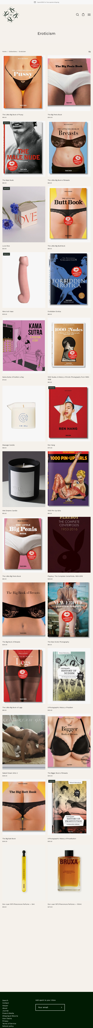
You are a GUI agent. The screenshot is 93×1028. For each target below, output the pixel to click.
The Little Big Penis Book (11, 576)
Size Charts (7, 1018)
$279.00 (50, 907)
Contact (5, 1003)
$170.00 (50, 447)
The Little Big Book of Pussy (12, 115)
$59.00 (4, 907)
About (4, 1008)
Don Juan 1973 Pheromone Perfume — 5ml (18, 904)
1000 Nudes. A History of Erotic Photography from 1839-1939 (68, 378)
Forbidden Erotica (54, 311)
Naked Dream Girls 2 (10, 773)
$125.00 (4, 314)
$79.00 (4, 379)
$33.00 (4, 248)
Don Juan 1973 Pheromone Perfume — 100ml (64, 904)
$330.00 (50, 579)
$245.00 (50, 117)
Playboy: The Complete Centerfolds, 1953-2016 (65, 576)
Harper (5, 1006)
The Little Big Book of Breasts (59, 180)
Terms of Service (9, 1023)
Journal (5, 1011)
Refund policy (8, 1026)
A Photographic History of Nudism (60, 707)
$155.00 (50, 710)
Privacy (5, 1021)
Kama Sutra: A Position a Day (13, 377)
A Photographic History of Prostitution (62, 839)
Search (5, 1000)
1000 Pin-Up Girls (54, 511)
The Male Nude (8, 180)
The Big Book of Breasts (11, 642)
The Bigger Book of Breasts (58, 773)
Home (4, 51)
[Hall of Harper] (10, 14)
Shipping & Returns (10, 1016)
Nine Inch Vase (7, 311)
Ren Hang (51, 445)
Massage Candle (8, 445)
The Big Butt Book (9, 839)
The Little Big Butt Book (56, 246)
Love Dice (6, 246)
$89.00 (4, 447)
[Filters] (89, 51)
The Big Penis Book (55, 115)
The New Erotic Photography (58, 642)
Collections (13, 51)
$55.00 (4, 513)
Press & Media (8, 1013)
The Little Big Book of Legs (12, 707)
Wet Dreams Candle (9, 511)
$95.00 (4, 117)
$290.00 (4, 775)
